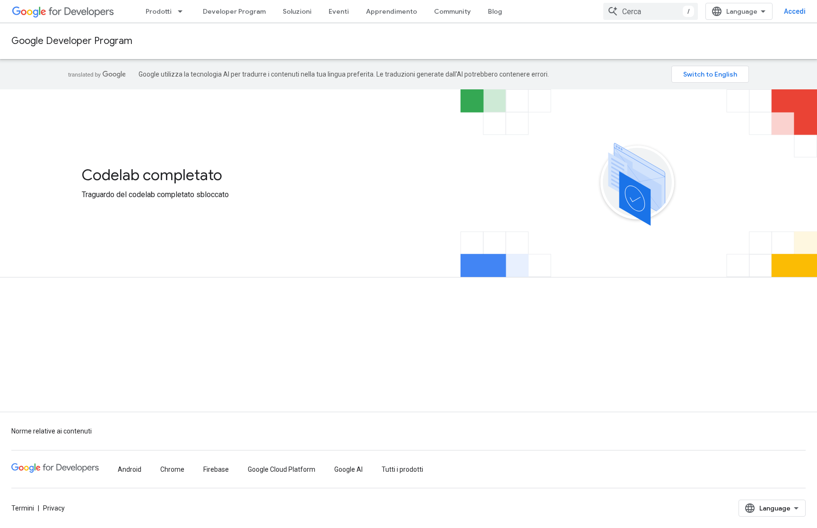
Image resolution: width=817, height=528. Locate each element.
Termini (22, 508)
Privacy (54, 508)
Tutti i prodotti (402, 469)
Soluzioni (297, 11)
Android (129, 469)
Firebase (216, 469)
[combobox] (650, 11)
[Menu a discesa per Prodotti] (183, 11)
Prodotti (159, 11)
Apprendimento (391, 11)
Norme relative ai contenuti (51, 431)
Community (452, 11)
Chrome (172, 469)
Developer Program (234, 11)
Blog (495, 11)
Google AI (348, 469)
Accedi (795, 11)
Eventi (339, 11)
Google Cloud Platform (281, 469)
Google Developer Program (71, 41)
